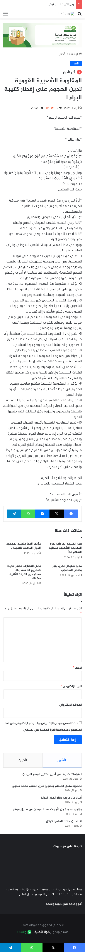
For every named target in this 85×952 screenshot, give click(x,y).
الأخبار (63, 54)
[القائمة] (5, 15)
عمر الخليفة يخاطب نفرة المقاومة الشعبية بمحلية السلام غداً (65, 548)
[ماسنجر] (42, 514)
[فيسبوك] (71, 514)
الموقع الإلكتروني (70, 704)
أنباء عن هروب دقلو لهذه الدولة (61, 797)
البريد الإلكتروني (71, 686)
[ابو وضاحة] (66, 13)
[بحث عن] (79, 15)
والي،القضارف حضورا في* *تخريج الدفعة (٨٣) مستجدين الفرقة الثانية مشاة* (24, 572)
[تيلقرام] (14, 514)
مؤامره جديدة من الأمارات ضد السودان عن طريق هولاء (47, 809)
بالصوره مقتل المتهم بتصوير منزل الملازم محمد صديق (47, 786)
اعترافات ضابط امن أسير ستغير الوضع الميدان (52, 774)
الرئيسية (74, 54)
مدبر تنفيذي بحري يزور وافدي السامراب (67, 568)
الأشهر (62, 760)
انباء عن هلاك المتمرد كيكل (64, 821)
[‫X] (56, 514)
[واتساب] (28, 514)
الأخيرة (23, 760)
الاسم (77, 667)
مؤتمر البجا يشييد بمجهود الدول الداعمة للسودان (23, 545)
